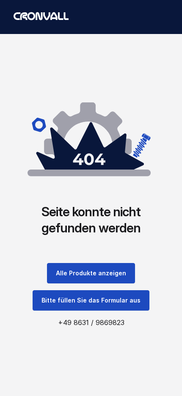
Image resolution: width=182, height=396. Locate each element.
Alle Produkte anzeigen (91, 273)
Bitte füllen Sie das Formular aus (91, 300)
